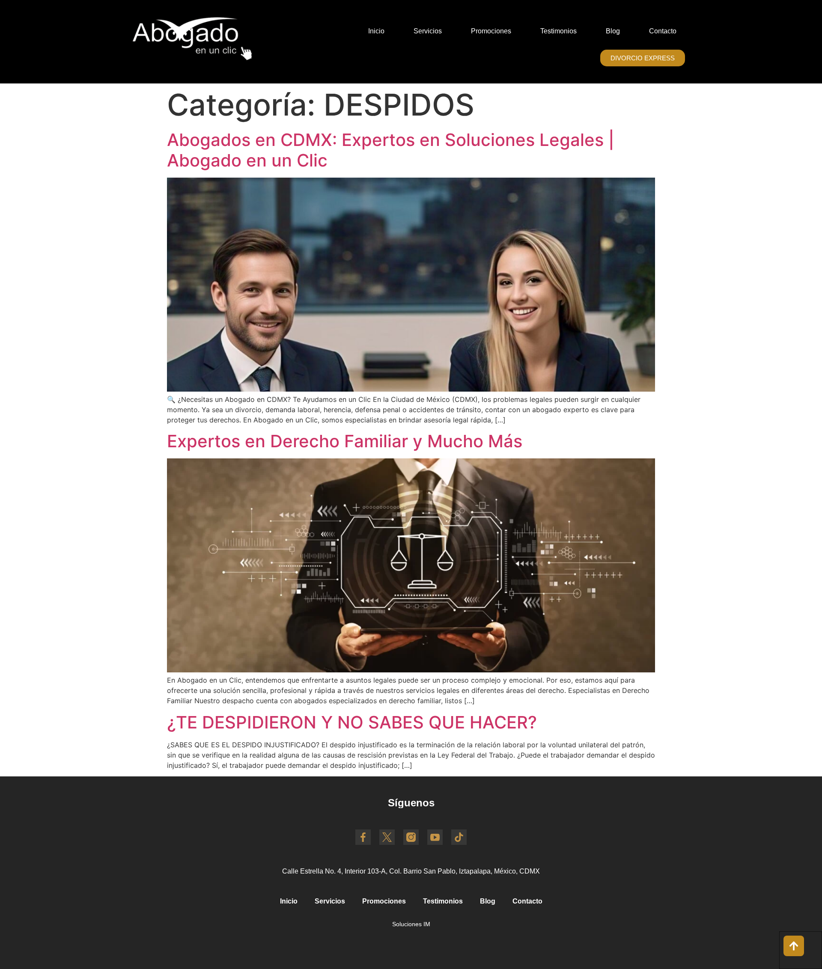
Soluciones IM (411, 924)
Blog (613, 31)
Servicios (428, 31)
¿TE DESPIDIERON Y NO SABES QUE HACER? (352, 722)
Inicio (376, 31)
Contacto (662, 31)
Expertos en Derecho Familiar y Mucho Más (344, 441)
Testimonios (558, 31)
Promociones (491, 31)
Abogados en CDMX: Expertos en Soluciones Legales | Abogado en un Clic (390, 150)
